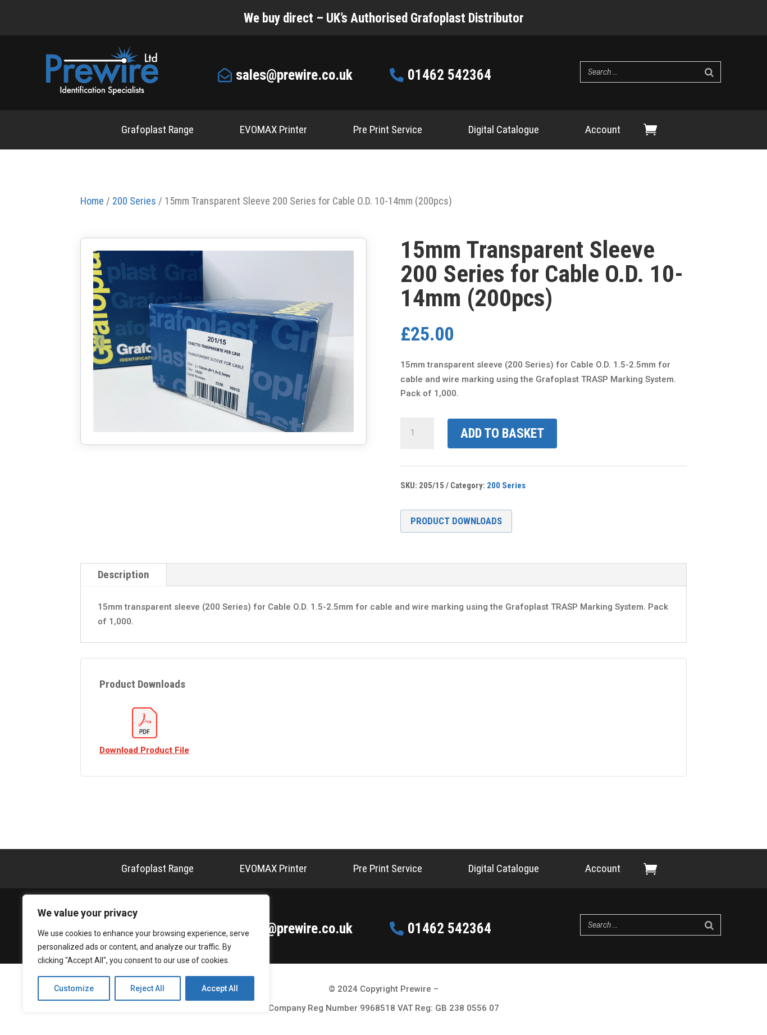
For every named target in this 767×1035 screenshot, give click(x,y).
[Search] (709, 72)
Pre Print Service (387, 131)
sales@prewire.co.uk (294, 75)
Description (123, 574)
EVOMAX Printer (273, 131)
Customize (74, 988)
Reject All (147, 988)
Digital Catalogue (503, 131)
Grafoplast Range (157, 131)
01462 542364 (449, 75)
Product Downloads (456, 520)
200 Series (506, 485)
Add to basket (502, 433)
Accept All (220, 988)
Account (602, 131)
